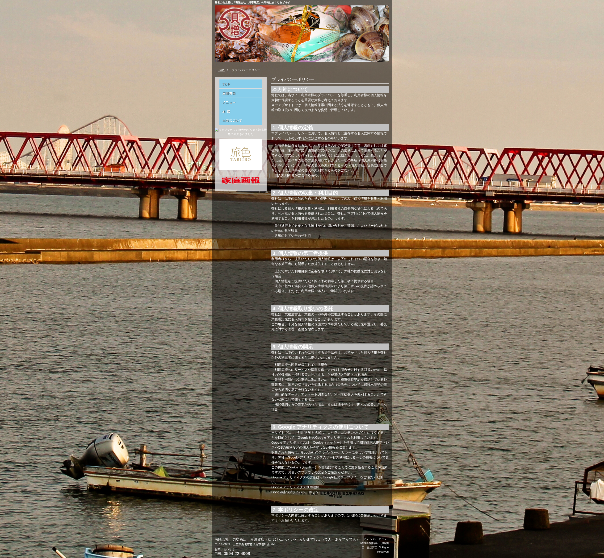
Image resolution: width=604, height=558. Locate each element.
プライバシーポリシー (376, 538)
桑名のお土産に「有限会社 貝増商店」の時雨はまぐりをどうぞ (252, 2)
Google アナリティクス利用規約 (295, 487)
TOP (221, 70)
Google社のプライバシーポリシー (296, 492)
